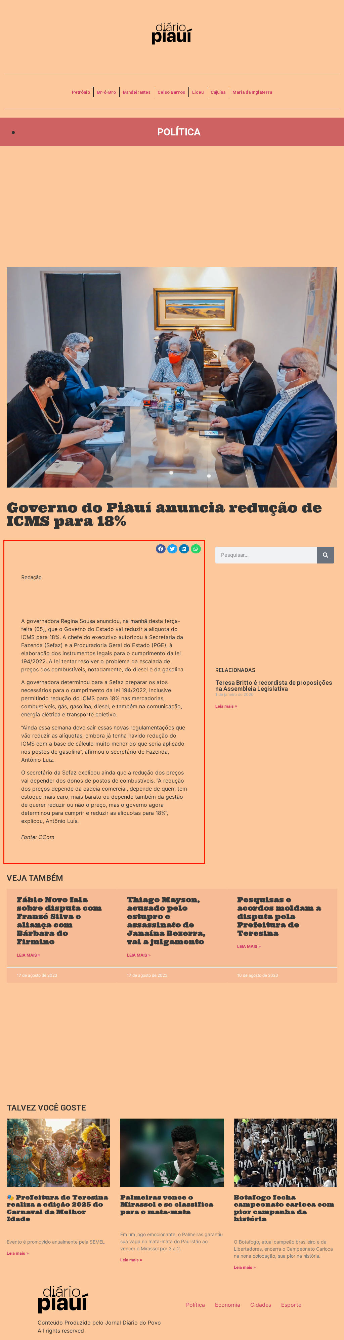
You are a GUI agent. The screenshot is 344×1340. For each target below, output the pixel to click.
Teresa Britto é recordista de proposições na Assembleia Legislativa (273, 685)
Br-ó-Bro (106, 92)
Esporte (291, 1304)
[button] (161, 548)
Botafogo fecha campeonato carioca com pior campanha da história (284, 1208)
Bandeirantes (136, 92)
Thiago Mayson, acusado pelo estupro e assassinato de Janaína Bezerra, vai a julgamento (166, 921)
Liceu (198, 92)
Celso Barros (171, 92)
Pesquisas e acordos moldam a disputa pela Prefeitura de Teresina (279, 916)
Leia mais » (226, 706)
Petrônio (81, 92)
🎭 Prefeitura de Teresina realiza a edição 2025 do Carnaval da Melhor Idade (57, 1208)
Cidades (260, 1304)
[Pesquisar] (325, 555)
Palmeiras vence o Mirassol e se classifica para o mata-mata (166, 1205)
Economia (227, 1304)
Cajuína (218, 92)
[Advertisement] (172, 207)
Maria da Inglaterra (252, 92)
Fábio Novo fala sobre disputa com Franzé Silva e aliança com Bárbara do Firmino (59, 921)
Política (179, 132)
